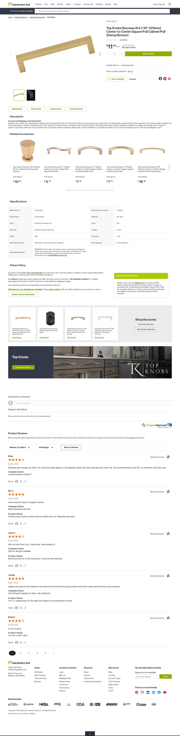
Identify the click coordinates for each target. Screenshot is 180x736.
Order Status (64, 688)
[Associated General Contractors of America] (127, 704)
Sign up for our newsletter (145, 672)
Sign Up (162, 4)
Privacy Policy (13, 713)
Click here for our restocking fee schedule (25, 289)
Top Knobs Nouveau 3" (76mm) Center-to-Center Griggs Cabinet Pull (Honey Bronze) (120, 169)
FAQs (110, 688)
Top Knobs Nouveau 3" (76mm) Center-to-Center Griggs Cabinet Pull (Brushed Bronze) (88, 169)
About (86, 672)
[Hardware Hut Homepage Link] (19, 4)
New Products (40, 675)
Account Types (114, 678)
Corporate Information (92, 681)
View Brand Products (23, 367)
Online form (139, 283)
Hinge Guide (113, 684)
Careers (87, 675)
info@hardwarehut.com (17, 670)
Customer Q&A (55, 109)
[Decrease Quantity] (108, 53)
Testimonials (88, 678)
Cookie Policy (23, 713)
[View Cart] (169, 4)
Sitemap (32, 713)
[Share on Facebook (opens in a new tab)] (16, 482)
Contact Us (63, 684)
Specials (37, 681)
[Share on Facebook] (160, 79)
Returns (62, 691)
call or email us (55, 289)
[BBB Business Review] (95, 704)
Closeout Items (40, 678)
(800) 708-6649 (27, 11)
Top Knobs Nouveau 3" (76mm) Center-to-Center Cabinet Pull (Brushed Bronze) (57, 169)
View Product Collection (146, 329)
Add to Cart (148, 54)
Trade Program (114, 681)
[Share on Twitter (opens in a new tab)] (20, 482)
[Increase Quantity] (121, 53)
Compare (132, 79)
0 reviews (123, 40)
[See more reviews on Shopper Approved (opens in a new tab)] (25, 482)
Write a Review (71, 447)
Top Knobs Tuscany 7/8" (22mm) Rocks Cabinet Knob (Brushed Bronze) (26, 169)
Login (155, 4)
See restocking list (34, 273)
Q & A (110, 691)
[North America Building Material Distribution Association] (112, 704)
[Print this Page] (169, 79)
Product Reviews (76, 109)
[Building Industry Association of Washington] (141, 704)
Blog (110, 672)
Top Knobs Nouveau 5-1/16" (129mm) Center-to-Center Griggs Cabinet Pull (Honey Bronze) (151, 169)
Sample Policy (64, 681)
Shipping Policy (65, 678)
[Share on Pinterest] (165, 79)
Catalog (111, 675)
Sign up (165, 676)
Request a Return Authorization (23, 294)
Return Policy (36, 109)
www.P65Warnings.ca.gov (57, 255)
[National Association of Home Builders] (154, 704)
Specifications (17, 109)
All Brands (38, 672)
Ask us (130, 71)
